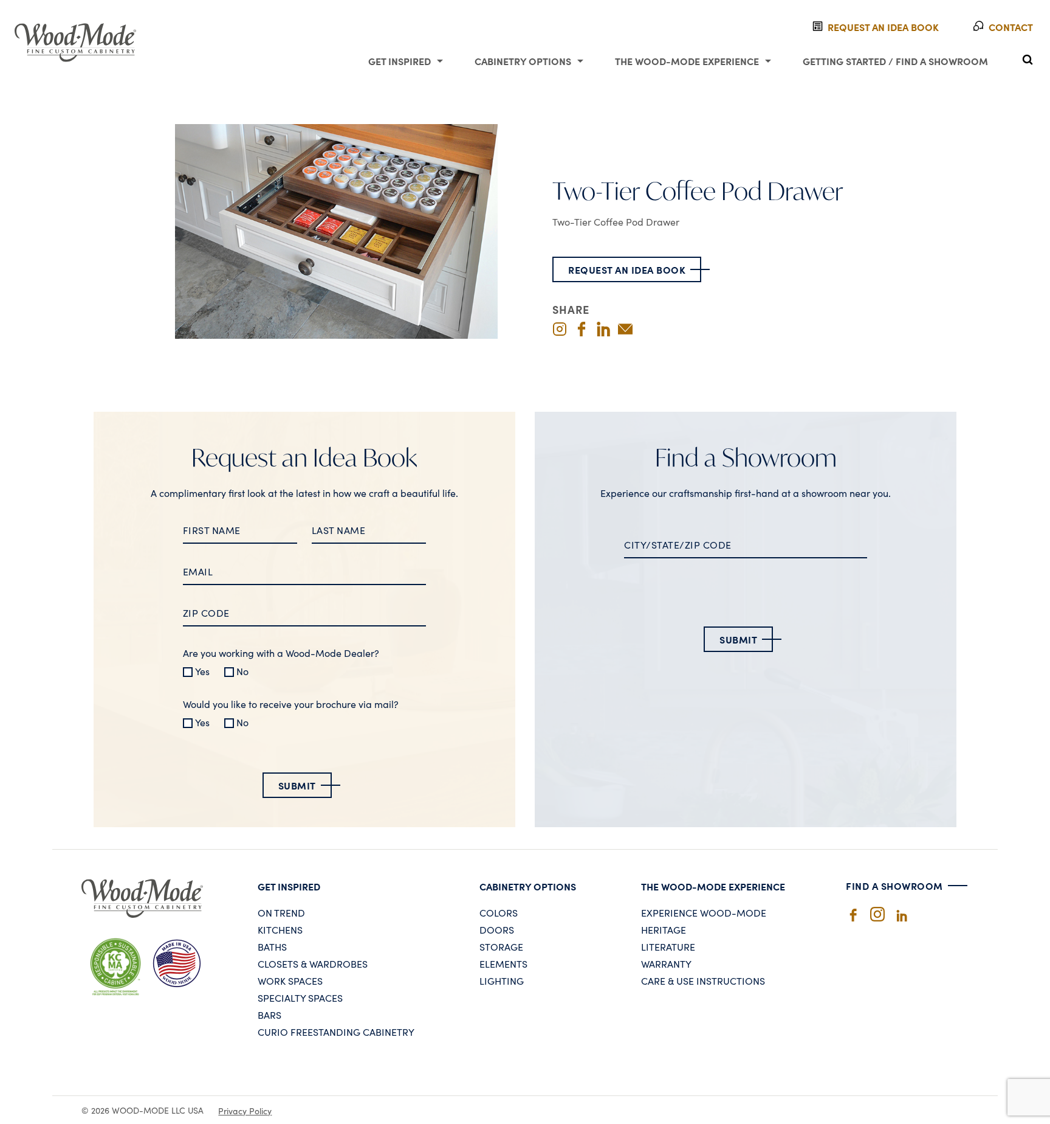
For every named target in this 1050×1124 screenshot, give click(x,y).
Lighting (501, 980)
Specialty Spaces (300, 997)
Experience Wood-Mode (703, 912)
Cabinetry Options (523, 61)
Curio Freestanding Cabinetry (336, 1031)
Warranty (666, 963)
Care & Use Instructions (703, 980)
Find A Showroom (894, 885)
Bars (269, 1014)
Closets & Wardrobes (313, 963)
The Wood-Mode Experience (687, 61)
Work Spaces (290, 980)
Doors (496, 929)
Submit (297, 785)
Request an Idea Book (626, 269)
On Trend (281, 912)
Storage (501, 946)
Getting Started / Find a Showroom (895, 61)
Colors (498, 912)
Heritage (663, 929)
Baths (272, 946)
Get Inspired (399, 61)
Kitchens (280, 929)
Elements (503, 963)
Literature (668, 946)
